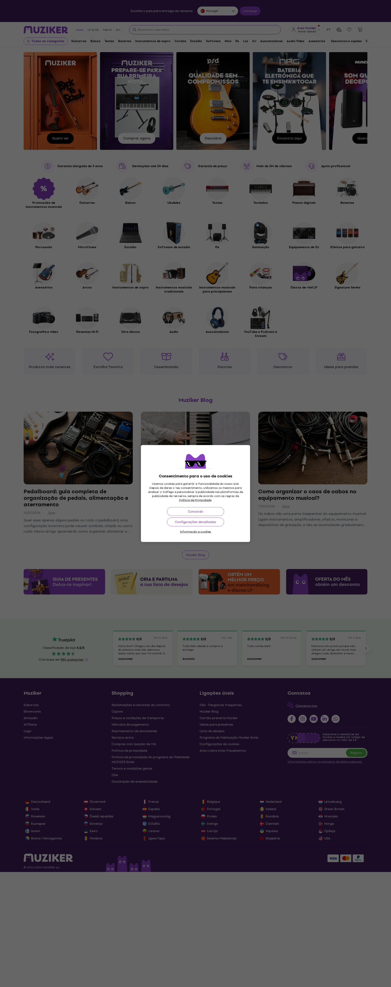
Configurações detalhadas (195, 521)
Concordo (195, 511)
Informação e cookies (195, 532)
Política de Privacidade (195, 500)
